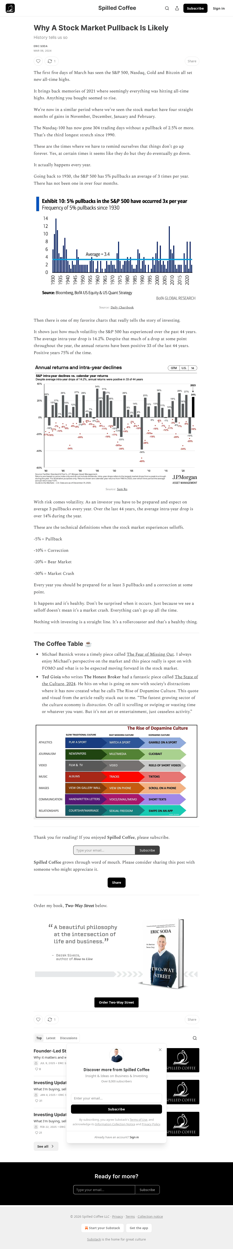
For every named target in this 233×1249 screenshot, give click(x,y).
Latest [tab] (51, 1038)
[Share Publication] (177, 8)
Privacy (117, 1216)
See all (42, 1146)
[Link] (27, 643)
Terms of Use (138, 1120)
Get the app (139, 1228)
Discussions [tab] (68, 1038)
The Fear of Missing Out (150, 654)
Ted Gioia (51, 677)
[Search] (167, 8)
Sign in (219, 8)
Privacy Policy (151, 1124)
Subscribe (195, 8)
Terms (130, 1216)
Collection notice (150, 1216)
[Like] (38, 61)
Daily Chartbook (122, 307)
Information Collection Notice (115, 1124)
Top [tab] (39, 1038)
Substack (94, 1239)
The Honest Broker (102, 677)
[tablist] (57, 1038)
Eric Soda (41, 46)
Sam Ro (122, 489)
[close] (160, 1049)
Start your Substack (104, 1228)
